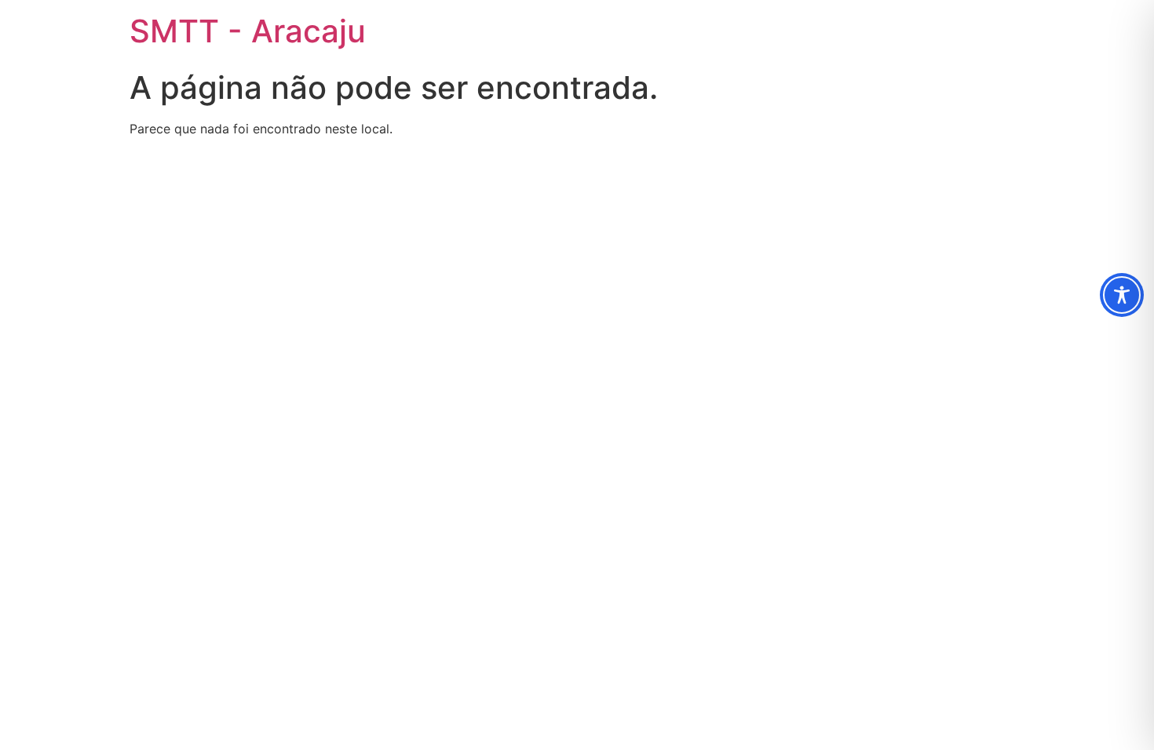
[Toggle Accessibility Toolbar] (1121, 295)
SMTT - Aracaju (248, 31)
